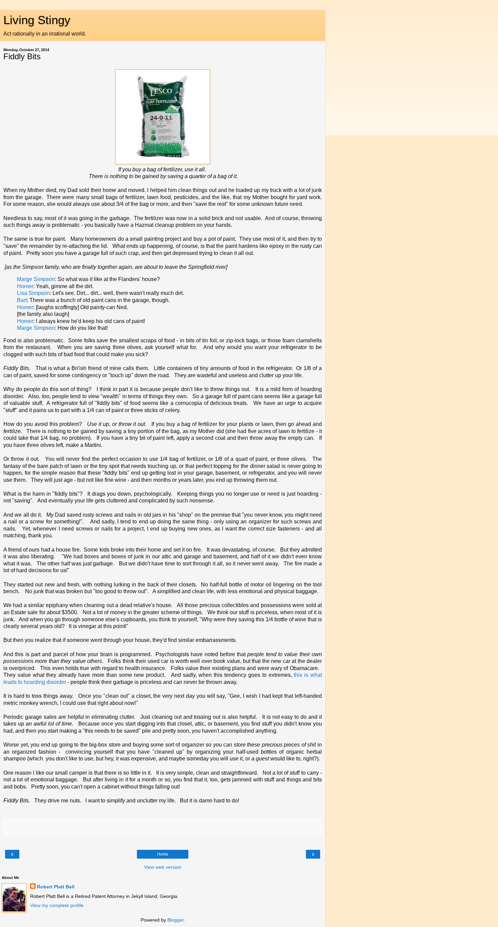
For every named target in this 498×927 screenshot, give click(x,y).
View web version (162, 867)
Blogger (175, 920)
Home (162, 854)
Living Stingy (36, 20)
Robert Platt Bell (56, 886)
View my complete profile (57, 905)
